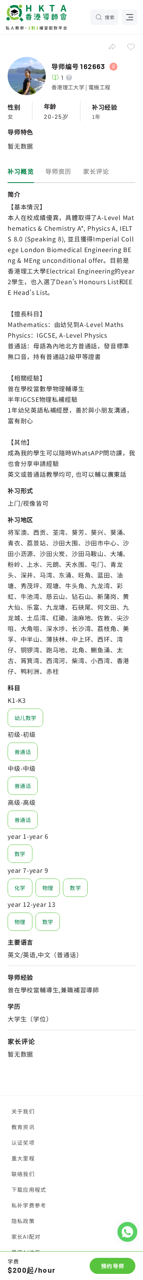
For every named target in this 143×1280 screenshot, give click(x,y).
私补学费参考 (28, 1205)
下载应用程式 (28, 1189)
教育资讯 (23, 1127)
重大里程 (23, 1158)
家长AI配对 (25, 1236)
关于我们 (23, 1111)
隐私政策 (23, 1221)
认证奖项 (23, 1142)
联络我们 (23, 1174)
